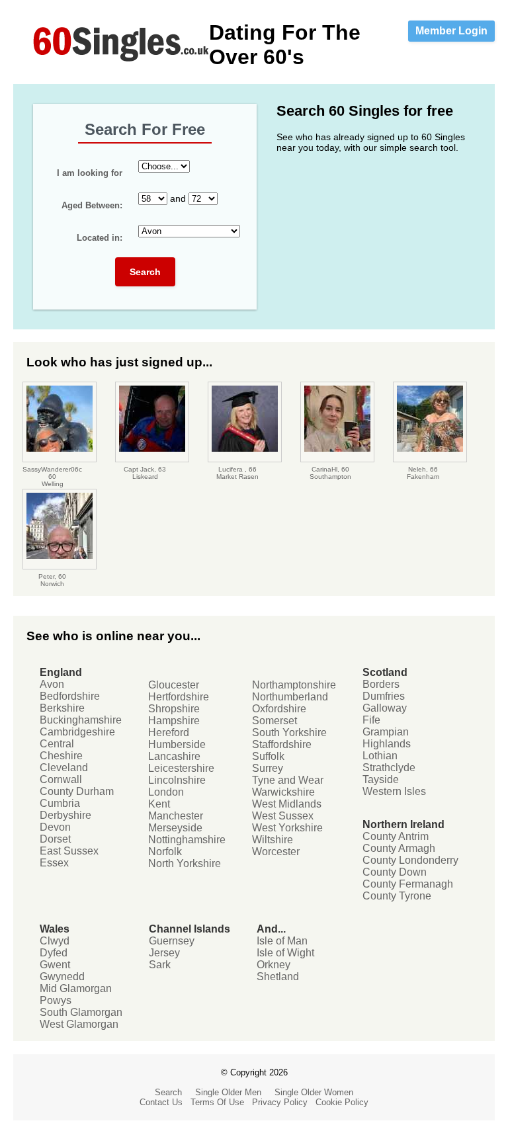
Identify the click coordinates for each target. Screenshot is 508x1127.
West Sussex (283, 815)
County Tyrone (396, 895)
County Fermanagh (407, 884)
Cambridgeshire (77, 731)
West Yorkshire (287, 827)
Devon (55, 827)
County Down (394, 872)
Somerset (274, 720)
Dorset (55, 839)
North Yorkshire (184, 863)
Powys (55, 1000)
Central (57, 743)
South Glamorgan (81, 1012)
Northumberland (290, 696)
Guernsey (171, 940)
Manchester (175, 815)
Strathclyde (388, 767)
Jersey (164, 952)
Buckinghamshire (81, 720)
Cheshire (61, 755)
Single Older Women (314, 1092)
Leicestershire (181, 768)
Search (145, 272)
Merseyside (175, 827)
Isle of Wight (285, 952)
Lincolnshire (177, 780)
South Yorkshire (289, 732)
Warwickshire (283, 792)
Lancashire (174, 756)
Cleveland (64, 767)
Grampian (385, 731)
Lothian (380, 755)
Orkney (273, 964)
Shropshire (174, 708)
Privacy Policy (280, 1102)
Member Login (451, 30)
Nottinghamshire (187, 839)
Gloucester (173, 684)
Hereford (168, 732)
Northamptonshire (294, 684)
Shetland (278, 976)
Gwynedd (62, 976)
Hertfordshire (178, 696)
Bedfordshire (70, 696)
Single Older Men (228, 1092)
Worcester (276, 851)
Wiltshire (272, 839)
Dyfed (53, 952)
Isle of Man (282, 940)
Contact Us (161, 1102)
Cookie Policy (342, 1102)
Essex (54, 862)
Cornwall (61, 779)
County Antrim (395, 836)
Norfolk (165, 851)
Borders (381, 684)
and (125, 198)
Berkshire (62, 708)
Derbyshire (65, 815)
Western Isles (394, 791)
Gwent (55, 964)
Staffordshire (282, 744)
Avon (52, 684)
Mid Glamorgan (76, 988)
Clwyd (54, 940)
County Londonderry (410, 860)
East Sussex (69, 850)
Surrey (267, 768)
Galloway (384, 708)
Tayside (380, 779)
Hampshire (174, 720)
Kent (159, 804)
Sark (160, 964)
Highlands (386, 743)
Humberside (177, 744)
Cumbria (60, 803)
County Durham (77, 791)
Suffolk (268, 756)
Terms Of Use (217, 1102)
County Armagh (398, 848)
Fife (371, 720)
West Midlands (286, 804)
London (166, 792)
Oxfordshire (279, 708)
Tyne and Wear (287, 780)
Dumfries (383, 696)
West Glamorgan (79, 1024)
